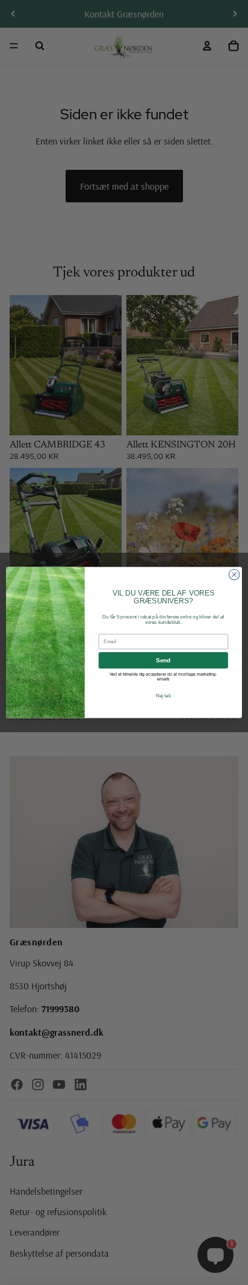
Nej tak (163, 696)
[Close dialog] (234, 574)
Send (163, 660)
